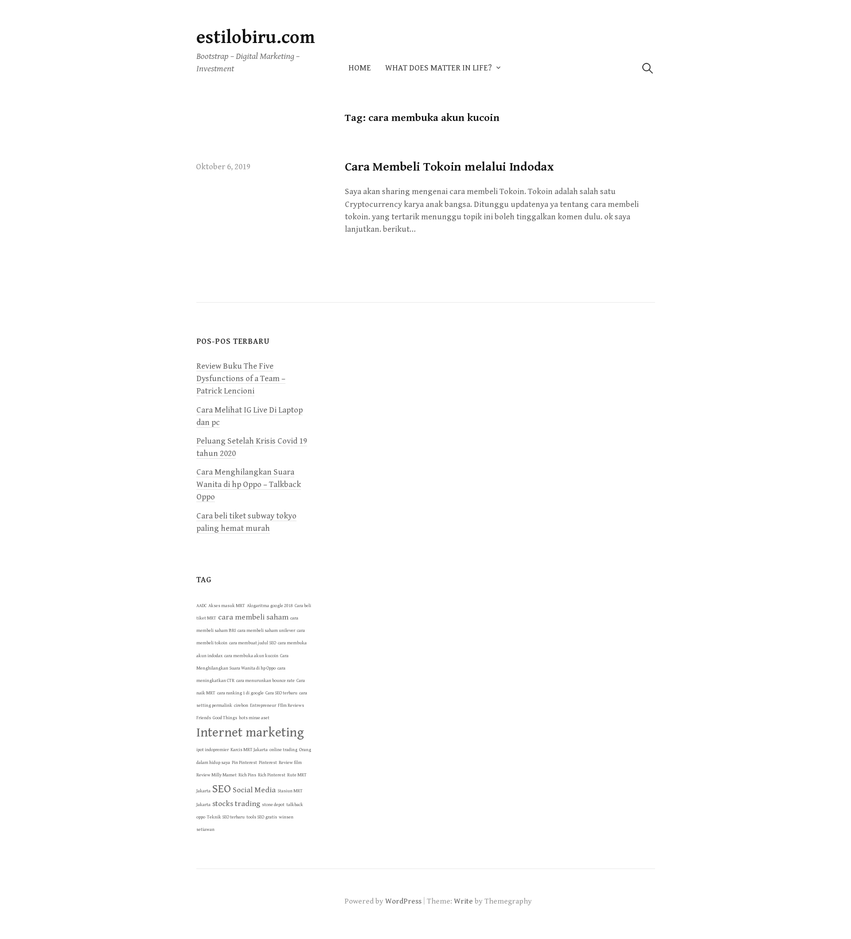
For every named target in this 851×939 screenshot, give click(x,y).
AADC (201, 605)
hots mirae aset (254, 718)
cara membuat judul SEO (252, 643)
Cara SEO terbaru (281, 693)
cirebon (241, 705)
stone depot (273, 804)
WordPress (403, 901)
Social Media (254, 790)
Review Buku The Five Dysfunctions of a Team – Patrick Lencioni (240, 379)
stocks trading (236, 803)
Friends (203, 718)
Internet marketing (250, 732)
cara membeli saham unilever (266, 630)
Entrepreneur (263, 705)
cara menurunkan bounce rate (265, 680)
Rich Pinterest (271, 775)
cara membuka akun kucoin (251, 655)
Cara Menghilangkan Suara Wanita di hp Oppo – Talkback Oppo (248, 485)
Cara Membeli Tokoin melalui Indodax (449, 167)
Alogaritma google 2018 (270, 605)
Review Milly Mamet (216, 775)
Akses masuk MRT (226, 605)
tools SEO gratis (261, 817)
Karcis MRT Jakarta (249, 749)
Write (463, 901)
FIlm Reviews (291, 705)
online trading (283, 749)
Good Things (225, 718)
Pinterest (268, 762)
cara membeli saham (253, 617)
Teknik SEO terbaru (226, 817)
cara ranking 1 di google (240, 693)
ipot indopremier (212, 749)
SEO (221, 788)
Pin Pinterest (244, 762)
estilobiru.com (255, 37)
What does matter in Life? (438, 68)
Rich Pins (247, 775)
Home (359, 68)
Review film (290, 762)
